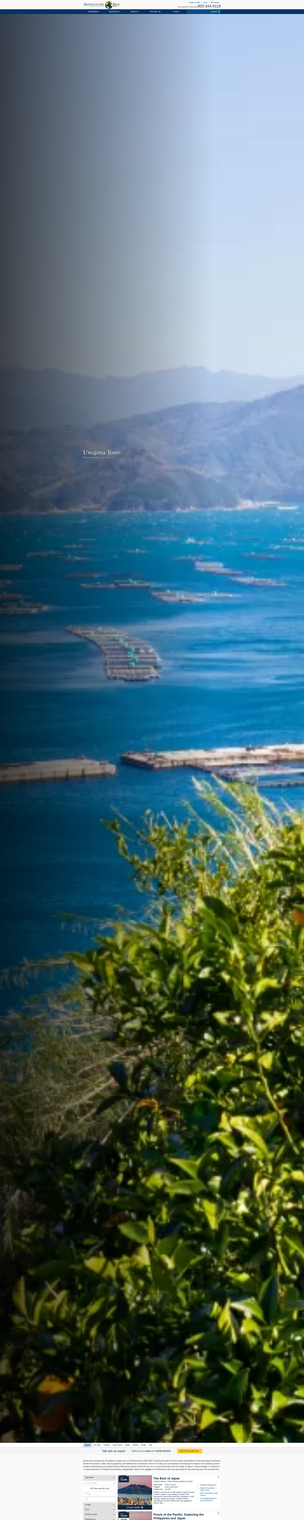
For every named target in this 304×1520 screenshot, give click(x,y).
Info (150, 1445)
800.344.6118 (209, 6)
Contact (176, 12)
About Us (135, 12)
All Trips (97, 1445)
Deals (143, 1445)
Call (163, 1451)
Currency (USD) (194, 2)
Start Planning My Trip (189, 1451)
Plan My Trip (155, 12)
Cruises (106, 1445)
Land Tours (117, 1445)
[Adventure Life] (101, 4)
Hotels (135, 1445)
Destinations (93, 12)
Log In (205, 2)
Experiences (114, 12)
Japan (87, 1445)
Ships (127, 1445)
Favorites (215, 2)
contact (148, 1469)
